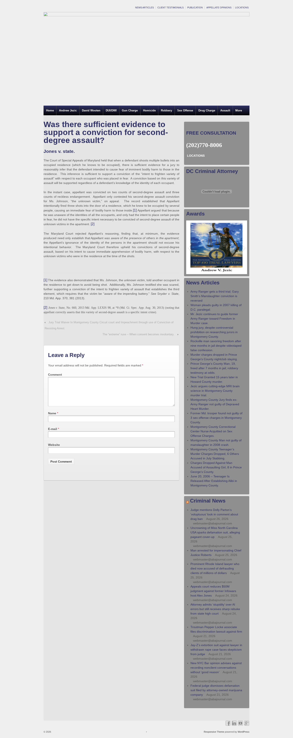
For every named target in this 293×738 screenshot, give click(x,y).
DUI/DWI (111, 110)
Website (54, 444)
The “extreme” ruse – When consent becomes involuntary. (138, 334)
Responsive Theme (214, 731)
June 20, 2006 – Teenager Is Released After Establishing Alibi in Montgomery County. (213, 481)
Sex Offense (185, 110)
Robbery (166, 110)
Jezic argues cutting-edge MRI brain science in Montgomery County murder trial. (215, 390)
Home (50, 110)
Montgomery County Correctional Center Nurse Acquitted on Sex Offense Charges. (213, 431)
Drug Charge (206, 110)
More (238, 110)
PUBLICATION (195, 7)
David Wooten (91, 110)
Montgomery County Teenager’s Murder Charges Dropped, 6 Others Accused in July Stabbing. (214, 454)
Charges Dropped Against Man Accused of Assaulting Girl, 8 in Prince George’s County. (216, 467)
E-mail (52, 429)
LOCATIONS (242, 7)
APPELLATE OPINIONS (218, 7)
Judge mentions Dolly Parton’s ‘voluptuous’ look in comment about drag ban (214, 514)
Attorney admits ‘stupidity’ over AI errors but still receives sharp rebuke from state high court (215, 609)
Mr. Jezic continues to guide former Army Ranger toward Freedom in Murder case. (214, 318)
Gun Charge (130, 110)
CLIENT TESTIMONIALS (170, 7)
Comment (55, 374)
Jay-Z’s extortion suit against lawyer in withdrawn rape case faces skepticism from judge (216, 649)
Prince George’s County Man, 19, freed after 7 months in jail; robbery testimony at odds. (214, 368)
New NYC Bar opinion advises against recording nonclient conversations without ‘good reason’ (216, 667)
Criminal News (207, 500)
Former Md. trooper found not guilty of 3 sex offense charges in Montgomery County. (216, 418)
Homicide (149, 110)
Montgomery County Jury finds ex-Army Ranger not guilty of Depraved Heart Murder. (214, 404)
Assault (225, 110)
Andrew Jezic (68, 110)
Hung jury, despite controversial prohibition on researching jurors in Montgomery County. (214, 332)
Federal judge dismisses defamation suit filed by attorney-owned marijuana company (216, 690)
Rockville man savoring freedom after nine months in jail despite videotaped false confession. (216, 345)
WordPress (243, 731)
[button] (189, 247)
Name (52, 413)
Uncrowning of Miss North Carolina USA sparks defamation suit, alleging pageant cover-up (215, 532)
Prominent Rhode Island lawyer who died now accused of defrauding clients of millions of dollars (214, 568)
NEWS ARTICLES (144, 7)
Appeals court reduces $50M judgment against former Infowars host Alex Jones (213, 591)
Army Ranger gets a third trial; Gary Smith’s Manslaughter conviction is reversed (214, 296)
